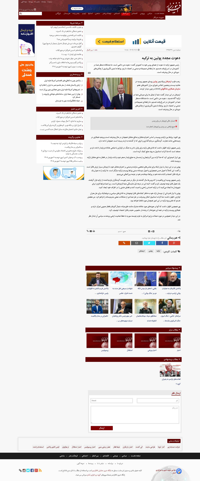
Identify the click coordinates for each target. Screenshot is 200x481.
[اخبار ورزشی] (145, 340)
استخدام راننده (38, 447)
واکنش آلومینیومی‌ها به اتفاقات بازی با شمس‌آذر (65, 62)
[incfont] (153, 231)
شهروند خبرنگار (158, 17)
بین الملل (90, 50)
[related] (89, 73)
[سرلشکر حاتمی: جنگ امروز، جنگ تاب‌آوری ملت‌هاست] (170, 306)
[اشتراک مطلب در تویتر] (149, 243)
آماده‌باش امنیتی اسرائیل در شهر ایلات (68, 50)
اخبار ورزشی (152, 350)
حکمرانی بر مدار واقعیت (99, 316)
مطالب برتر (173, 330)
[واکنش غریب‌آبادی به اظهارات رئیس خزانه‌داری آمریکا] (97, 279)
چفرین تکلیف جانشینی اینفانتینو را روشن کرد (65, 27)
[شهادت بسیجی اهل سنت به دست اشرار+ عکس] (121, 279)
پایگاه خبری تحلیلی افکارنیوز (101, 470)
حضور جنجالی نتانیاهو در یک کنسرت (68, 31)
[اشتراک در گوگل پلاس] (174, 243)
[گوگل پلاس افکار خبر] (36, 470)
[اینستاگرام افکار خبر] (24, 470)
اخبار (179, 350)
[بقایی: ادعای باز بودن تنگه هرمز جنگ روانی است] (145, 279)
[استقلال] (121, 340)
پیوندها (31, 2)
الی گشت (139, 447)
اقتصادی (105, 455)
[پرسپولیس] (97, 340)
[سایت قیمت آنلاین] (133, 41)
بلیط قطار (116, 447)
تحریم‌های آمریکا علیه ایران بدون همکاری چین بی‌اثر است (60, 89)
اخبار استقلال (76, 447)
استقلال (129, 350)
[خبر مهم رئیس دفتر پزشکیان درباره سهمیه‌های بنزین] (121, 306)
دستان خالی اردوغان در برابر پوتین (163, 121)
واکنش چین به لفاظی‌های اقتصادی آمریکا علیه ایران (62, 80)
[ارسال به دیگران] (90, 231)
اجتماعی (84, 455)
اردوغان (168, 81)
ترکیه (158, 251)
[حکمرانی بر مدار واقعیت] (97, 306)
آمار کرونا (161, 447)
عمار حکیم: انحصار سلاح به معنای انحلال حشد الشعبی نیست (60, 129)
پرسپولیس (104, 350)
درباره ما (50, 2)
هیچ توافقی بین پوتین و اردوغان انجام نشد (160, 126)
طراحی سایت (150, 447)
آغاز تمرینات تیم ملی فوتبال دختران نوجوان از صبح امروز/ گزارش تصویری (61, 45)
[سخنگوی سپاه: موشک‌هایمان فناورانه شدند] (145, 306)
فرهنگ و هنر (73, 455)
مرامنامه (43, 2)
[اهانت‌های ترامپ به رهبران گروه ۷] (170, 370)
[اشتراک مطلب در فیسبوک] (162, 243)
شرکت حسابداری (173, 447)
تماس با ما (37, 2)
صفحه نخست (135, 455)
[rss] (40, 470)
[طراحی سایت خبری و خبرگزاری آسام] (179, 471)
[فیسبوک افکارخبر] (32, 470)
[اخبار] (170, 340)
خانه (96, 50)
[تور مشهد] (100, 12)
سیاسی (124, 455)
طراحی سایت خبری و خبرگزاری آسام (166, 471)
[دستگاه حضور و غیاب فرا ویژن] (63, 179)
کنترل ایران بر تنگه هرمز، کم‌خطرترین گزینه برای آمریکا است (61, 125)
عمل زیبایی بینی (104, 447)
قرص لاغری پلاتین (53, 447)
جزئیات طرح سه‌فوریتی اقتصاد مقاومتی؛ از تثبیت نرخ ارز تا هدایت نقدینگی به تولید (62, 152)
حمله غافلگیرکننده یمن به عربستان (67, 101)
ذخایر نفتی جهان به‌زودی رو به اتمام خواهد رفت (65, 58)
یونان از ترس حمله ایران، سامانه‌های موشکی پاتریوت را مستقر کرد (61, 95)
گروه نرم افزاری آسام (94, 475)
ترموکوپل (65, 447)
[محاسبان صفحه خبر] (26, 56)
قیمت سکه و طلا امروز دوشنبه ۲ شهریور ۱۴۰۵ (65, 161)
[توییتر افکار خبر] (28, 470)
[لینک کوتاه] (88, 231)
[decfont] (149, 231)
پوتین (155, 81)
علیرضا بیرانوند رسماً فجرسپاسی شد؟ (69, 39)
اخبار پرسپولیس (89, 447)
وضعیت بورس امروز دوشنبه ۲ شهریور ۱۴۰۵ (66, 66)
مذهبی (62, 455)
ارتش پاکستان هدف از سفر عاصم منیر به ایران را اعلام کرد (59, 85)
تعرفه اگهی (24, 2)
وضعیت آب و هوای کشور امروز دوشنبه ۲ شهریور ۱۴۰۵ (62, 157)
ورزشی (115, 455)
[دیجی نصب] (26, 93)
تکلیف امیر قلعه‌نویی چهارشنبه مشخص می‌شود (65, 35)
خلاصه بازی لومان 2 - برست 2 (71, 54)
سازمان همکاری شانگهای (170, 89)
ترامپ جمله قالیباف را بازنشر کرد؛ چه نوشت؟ (66, 143)
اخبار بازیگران (128, 447)
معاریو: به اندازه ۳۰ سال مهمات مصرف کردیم (66, 121)
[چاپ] (93, 231)
